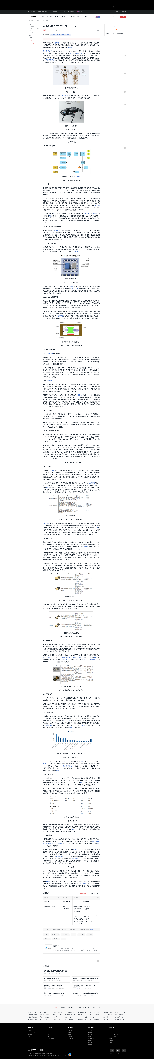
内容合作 (70, 1036)
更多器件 (84, 893)
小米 (64, 939)
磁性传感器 (46, 657)
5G (97, 528)
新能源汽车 (76, 859)
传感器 (69, 47)
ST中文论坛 (30, 1036)
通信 (82, 761)
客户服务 (70, 1034)
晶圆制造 (75, 829)
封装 (76, 251)
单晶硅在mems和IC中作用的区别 (86, 1014)
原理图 (78, 176)
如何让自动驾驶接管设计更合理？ (73, 1019)
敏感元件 (59, 856)
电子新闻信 (70, 1038)
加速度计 (79, 53)
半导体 (55, 214)
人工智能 (82, 934)
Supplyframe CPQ (112, 1036)
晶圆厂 (82, 782)
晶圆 (71, 286)
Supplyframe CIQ (51, 1036)
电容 (72, 289)
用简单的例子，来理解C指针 (110, 1019)
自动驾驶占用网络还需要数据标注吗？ (37, 1019)
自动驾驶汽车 (82, 884)
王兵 (56, 30)
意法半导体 (48, 725)
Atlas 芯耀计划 (51, 1038)
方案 (45, 973)
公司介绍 (90, 1031)
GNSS (95, 368)
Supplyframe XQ (43, 11)
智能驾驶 (52, 470)
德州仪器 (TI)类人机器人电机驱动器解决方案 (85, 993)
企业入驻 (70, 1032)
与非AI (80, 11)
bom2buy (50, 1032)
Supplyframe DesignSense (114, 1031)
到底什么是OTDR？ (70, 1017)
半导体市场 (66, 721)
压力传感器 (49, 844)
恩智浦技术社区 (31, 1034)
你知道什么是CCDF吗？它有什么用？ (62, 1014)
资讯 (43, 17)
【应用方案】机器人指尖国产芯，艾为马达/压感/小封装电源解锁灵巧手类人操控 (86, 986)
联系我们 (90, 1032)
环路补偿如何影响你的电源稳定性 (98, 1019)
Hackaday (111, 1042)
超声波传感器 (58, 844)
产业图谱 (32, 44)
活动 (91, 17)
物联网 (96, 657)
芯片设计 (85, 547)
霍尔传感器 (81, 657)
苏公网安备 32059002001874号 (60, 1055)
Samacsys (111, 1040)
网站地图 (90, 1040)
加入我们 (90, 1034)
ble (75, 549)
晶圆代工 (72, 727)
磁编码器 (65, 657)
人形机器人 (57, 43)
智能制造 (85, 659)
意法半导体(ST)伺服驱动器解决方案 (54, 993)
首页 (29, 20)
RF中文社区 (30, 1031)
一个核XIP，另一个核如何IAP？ (61, 1019)
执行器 (94, 214)
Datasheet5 (55, 11)
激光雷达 (65, 96)
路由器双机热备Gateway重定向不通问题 (50, 1014)
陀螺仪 (72, 53)
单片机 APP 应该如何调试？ (47, 1012)
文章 (32, 20)
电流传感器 (72, 657)
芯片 (51, 233)
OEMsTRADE (112, 1038)
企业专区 (84, 17)
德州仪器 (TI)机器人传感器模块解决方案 (55, 971)
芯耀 (64, 11)
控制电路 (86, 214)
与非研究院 (56, 934)
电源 (50, 216)
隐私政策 (90, 1042)
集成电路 (60, 316)
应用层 (48, 487)
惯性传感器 (56, 230)
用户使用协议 (91, 1038)
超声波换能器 (67, 766)
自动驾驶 (50, 353)
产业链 (48, 881)
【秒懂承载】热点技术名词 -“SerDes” (112, 1012)
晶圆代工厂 (76, 850)
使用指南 (90, 1036)
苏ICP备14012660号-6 (47, 1055)
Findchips (72, 11)
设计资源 (49, 17)
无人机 (49, 381)
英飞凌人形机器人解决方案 (51, 978)
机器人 (46, 934)
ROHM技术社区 (31, 1032)
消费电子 (46, 764)
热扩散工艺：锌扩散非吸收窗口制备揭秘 (38, 1012)
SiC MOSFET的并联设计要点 (85, 1017)
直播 (70, 17)
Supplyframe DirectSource (114, 1034)
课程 (74, 17)
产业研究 (64, 17)
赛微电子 (47, 939)
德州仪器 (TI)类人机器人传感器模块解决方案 (85, 978)
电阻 (76, 289)
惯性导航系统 (50, 60)
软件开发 (92, 483)
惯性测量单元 (47, 51)
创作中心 (123, 16)
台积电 (83, 725)
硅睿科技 (56, 939)
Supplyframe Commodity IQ (115, 1032)
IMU (74, 934)
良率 (57, 770)
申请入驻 (32, 40)
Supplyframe (32, 11)
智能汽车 (46, 523)
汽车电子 (92, 659)
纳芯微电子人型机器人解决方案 (53, 986)
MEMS (97, 205)
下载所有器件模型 (95, 893)
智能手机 (65, 659)
